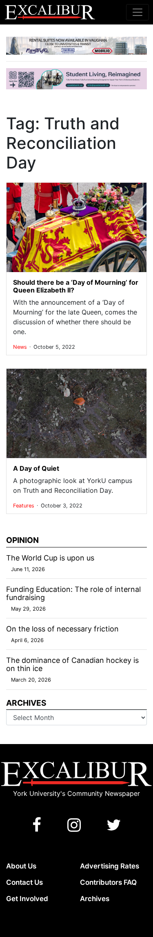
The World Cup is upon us (50, 558)
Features (24, 506)
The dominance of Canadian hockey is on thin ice (72, 664)
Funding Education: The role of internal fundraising (73, 593)
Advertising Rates (109, 866)
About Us (21, 866)
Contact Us (24, 882)
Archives (94, 899)
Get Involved (27, 899)
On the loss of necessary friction (62, 629)
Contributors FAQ (108, 882)
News (21, 347)
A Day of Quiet (36, 468)
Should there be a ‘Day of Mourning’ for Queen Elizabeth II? (75, 286)
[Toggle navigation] (137, 12)
